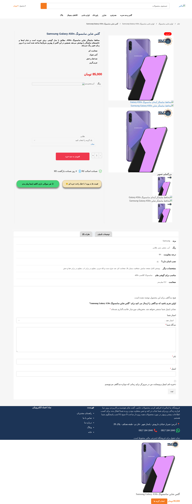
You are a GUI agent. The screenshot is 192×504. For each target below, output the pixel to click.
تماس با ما (87, 418)
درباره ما (88, 422)
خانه (178, 24)
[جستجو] (44, 6)
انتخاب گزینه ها (159, 501)
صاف (92, 144)
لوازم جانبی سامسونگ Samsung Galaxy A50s (138, 24)
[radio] (93, 110)
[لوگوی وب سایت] (182, 6)
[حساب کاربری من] (30, 6)
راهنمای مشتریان (84, 413)
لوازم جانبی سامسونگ (165, 24)
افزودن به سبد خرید (72, 157)
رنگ (99, 83)
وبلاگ (89, 427)
